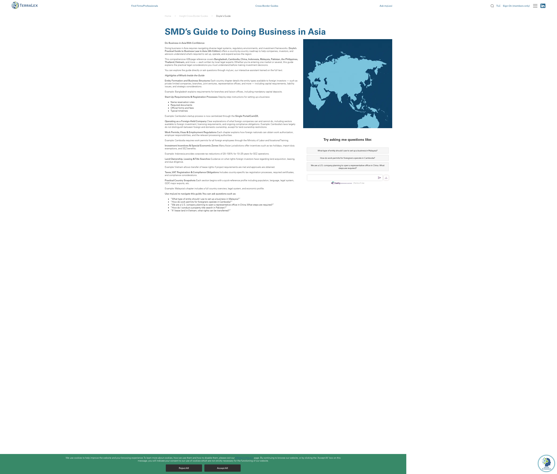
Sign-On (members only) (516, 5)
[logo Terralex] (27, 6)
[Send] (379, 177)
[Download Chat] (386, 177)
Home (168, 15)
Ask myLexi (386, 5)
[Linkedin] (542, 6)
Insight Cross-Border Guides (193, 15)
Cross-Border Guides (266, 5)
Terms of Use (359, 183)
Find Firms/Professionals (144, 5)
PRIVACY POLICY (244, 457)
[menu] (535, 6)
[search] (492, 6)
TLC (498, 5)
